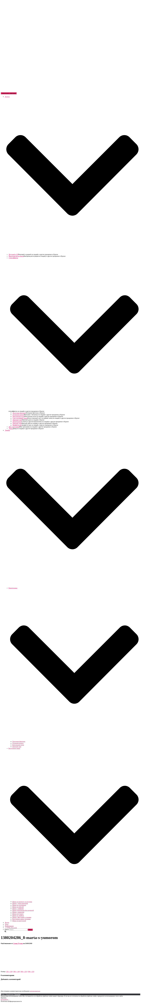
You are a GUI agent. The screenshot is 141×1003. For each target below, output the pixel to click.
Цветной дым (17, 423)
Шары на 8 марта (18, 914)
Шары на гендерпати (19, 905)
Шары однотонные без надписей (23, 910)
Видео (7, 922)
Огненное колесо (18, 414)
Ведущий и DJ (13, 254)
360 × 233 (24, 971)
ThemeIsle (17, 994)
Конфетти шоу (17, 425)
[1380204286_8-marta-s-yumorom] (25, 968)
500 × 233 (31, 971)
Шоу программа (13, 427)
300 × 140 (16, 971)
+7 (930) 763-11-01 (11, 928)
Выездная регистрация (16, 256)
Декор (10, 428)
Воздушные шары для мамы (21, 919)
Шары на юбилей (18, 907)
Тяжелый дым (17, 420)
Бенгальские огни (18, 416)
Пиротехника (16, 421)
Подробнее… (5, 999)
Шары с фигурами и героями (21, 917)
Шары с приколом (18, 912)
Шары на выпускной (19, 921)
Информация (9, 926)
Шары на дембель (18, 915)
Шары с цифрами (18, 908)
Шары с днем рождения (20, 903)
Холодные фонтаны (19, 413)
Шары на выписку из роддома (22, 902)
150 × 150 (9, 971)
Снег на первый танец (19, 418)
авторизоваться (35, 991)
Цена (6, 924)
